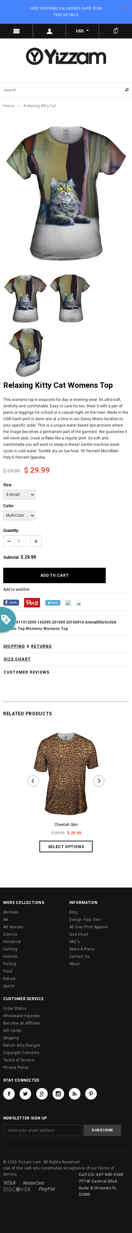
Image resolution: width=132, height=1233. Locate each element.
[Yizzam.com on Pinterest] (91, 1094)
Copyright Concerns (21, 1052)
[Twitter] (53, 602)
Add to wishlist (16, 589)
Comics (10, 934)
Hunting (10, 949)
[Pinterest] (32, 602)
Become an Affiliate (21, 1023)
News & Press (82, 949)
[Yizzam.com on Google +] (42, 1094)
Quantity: (11, 530)
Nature (9, 978)
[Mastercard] (33, 1182)
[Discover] (17, 1189)
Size (7, 485)
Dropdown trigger (49, 31)
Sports (9, 986)
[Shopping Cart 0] (115, 31)
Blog (73, 912)
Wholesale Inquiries (21, 1016)
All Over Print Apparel (88, 927)
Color (8, 506)
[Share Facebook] (11, 602)
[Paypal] (46, 1189)
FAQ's (74, 942)
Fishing (10, 964)
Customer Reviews (26, 672)
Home (8, 106)
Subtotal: (11, 557)
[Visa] (9, 1182)
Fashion (10, 956)
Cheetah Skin (66, 824)
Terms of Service (18, 1060)
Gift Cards (12, 1030)
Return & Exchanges (21, 1045)
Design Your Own (85, 919)
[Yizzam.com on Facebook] (9, 1094)
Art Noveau (13, 927)
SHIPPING (14, 646)
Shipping (11, 1038)
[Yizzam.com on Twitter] (25, 1094)
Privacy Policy (16, 1067)
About (74, 964)
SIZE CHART (17, 659)
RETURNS (41, 646)
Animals (11, 912)
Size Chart (78, 934)
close (127, 8)
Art (6, 919)
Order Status (15, 1008)
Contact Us (79, 956)
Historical (12, 942)
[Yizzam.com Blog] (74, 1094)
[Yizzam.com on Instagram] (58, 1094)
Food (7, 971)
